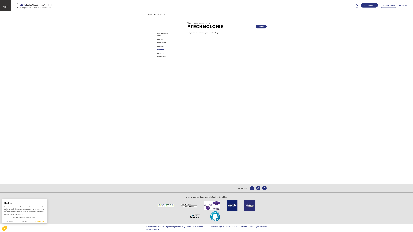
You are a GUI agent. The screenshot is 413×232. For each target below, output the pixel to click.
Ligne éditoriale (261, 226)
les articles (160, 39)
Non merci (9, 221)
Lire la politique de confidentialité (13, 214)
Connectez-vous (389, 5)
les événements (161, 43)
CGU (251, 226)
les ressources (161, 57)
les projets (160, 53)
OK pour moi (39, 221)
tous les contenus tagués (162, 35)
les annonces (161, 46)
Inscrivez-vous (404, 5)
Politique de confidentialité (236, 226)
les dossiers (160, 50)
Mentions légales (217, 226)
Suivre (261, 26)
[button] (4, 228)
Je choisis (25, 221)
